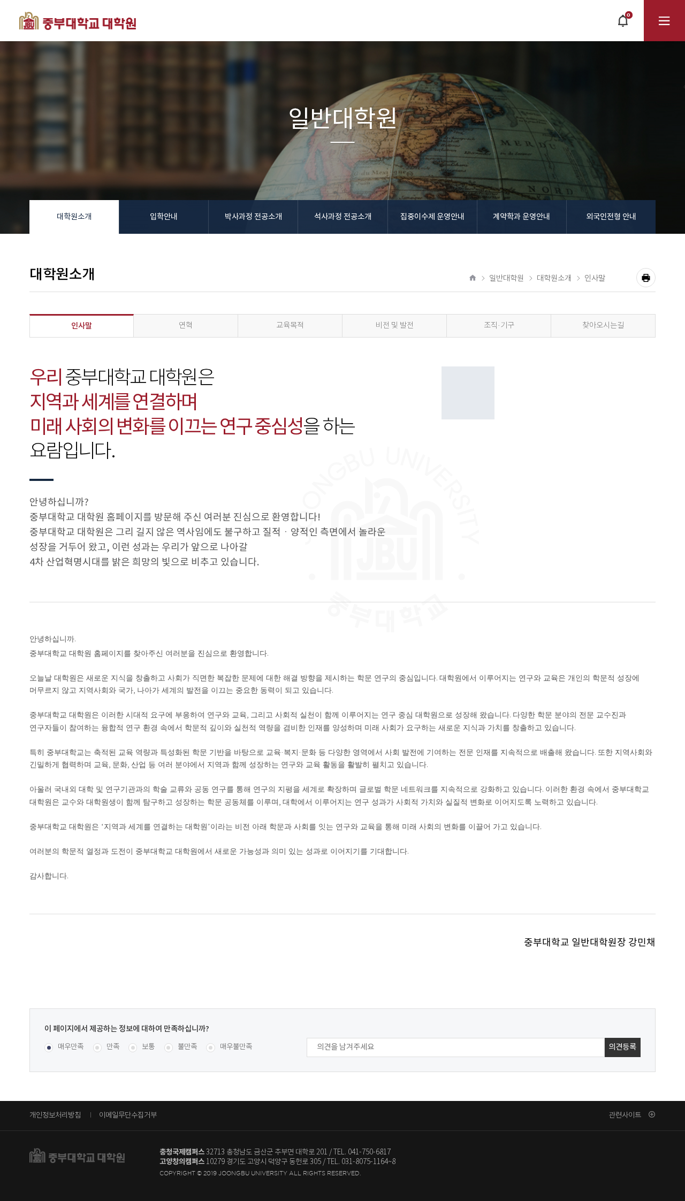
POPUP (622, 26)
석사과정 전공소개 (342, 216)
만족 (112, 1047)
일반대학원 (506, 278)
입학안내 (164, 216)
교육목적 (290, 326)
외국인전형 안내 (611, 216)
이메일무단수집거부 (128, 1115)
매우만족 (70, 1047)
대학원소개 (74, 216)
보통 (148, 1047)
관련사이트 (625, 1115)
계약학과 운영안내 (521, 216)
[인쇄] (646, 277)
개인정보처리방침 (55, 1115)
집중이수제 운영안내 (432, 216)
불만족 (187, 1047)
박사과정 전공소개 (253, 216)
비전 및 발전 (395, 326)
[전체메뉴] (664, 20)
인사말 (594, 278)
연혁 (186, 326)
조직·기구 (499, 326)
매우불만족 (236, 1047)
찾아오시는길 (603, 326)
